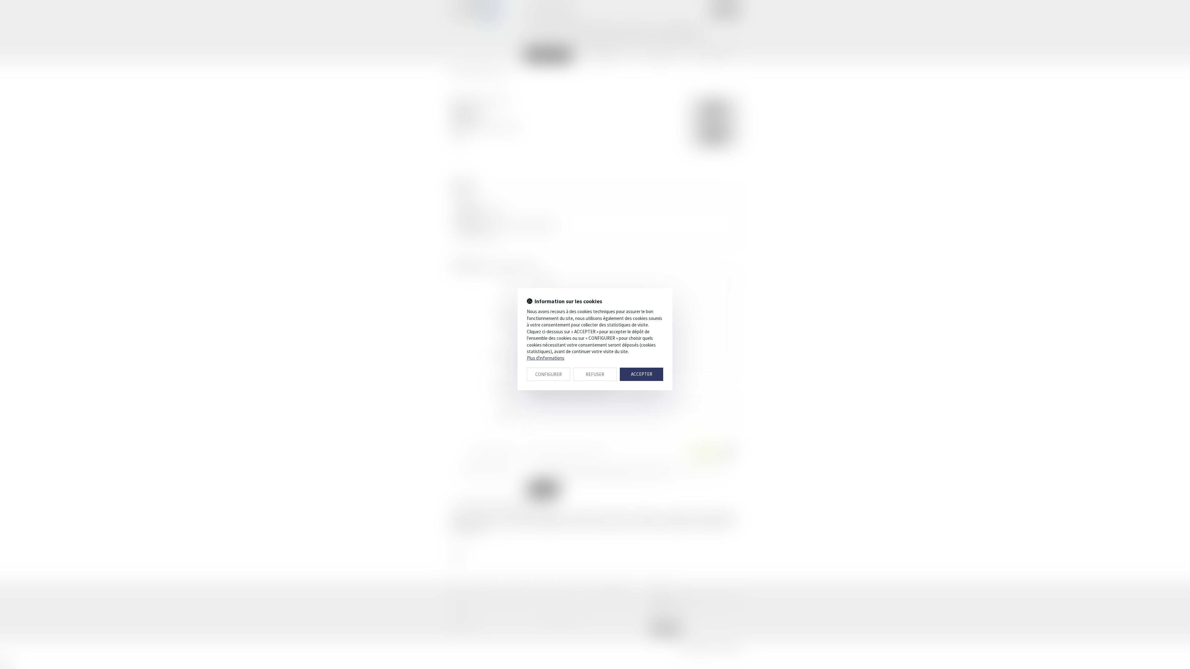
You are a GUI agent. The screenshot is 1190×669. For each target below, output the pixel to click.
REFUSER (595, 374)
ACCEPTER (641, 374)
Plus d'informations (545, 358)
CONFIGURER (548, 374)
